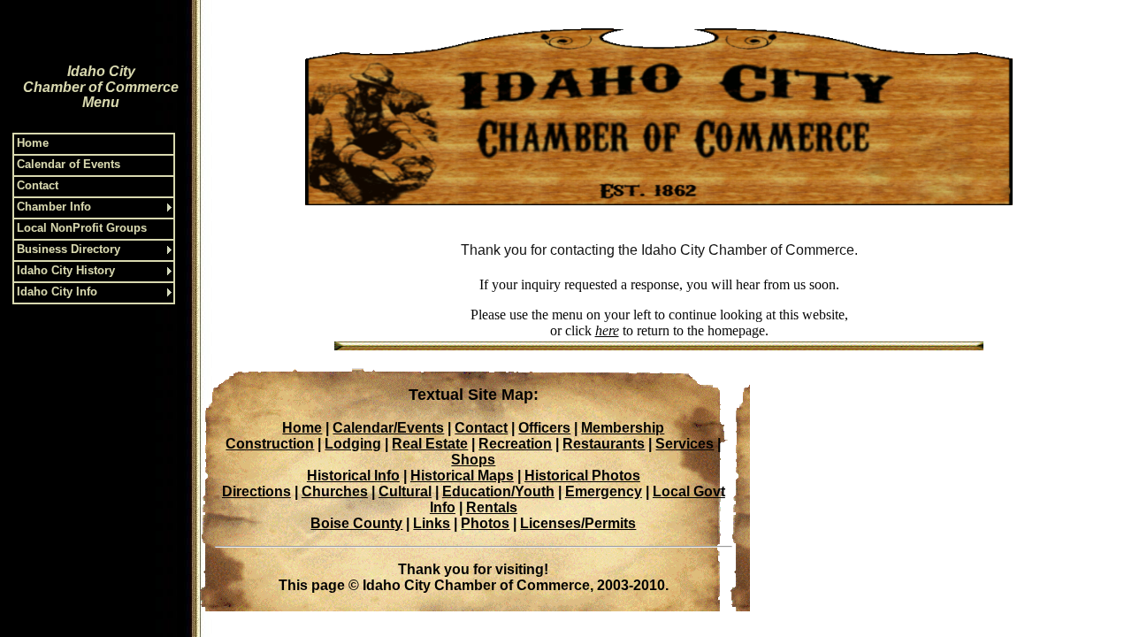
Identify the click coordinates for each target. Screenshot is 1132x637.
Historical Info (353, 475)
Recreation (515, 443)
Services (684, 443)
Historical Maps (462, 475)
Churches (335, 491)
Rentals (491, 507)
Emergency (603, 491)
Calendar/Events (388, 427)
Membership (622, 427)
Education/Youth (498, 491)
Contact (481, 427)
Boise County (356, 523)
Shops (473, 459)
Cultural (405, 491)
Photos (485, 523)
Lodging (353, 443)
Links (431, 523)
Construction (270, 443)
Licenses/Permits (578, 523)
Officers (544, 427)
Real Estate (430, 443)
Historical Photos (582, 475)
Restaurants (603, 443)
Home (302, 427)
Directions (256, 491)
